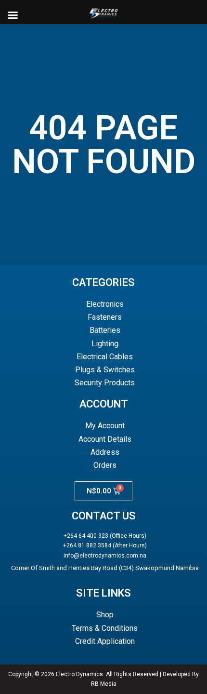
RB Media (103, 683)
